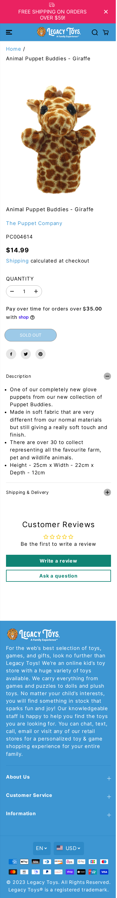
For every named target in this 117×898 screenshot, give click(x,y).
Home (13, 49)
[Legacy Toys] (58, 32)
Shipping (17, 261)
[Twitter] (26, 354)
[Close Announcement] (106, 12)
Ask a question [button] (57, 573)
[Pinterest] (40, 354)
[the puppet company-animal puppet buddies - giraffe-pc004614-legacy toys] (59, 140)
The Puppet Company (34, 223)
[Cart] (105, 32)
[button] (9, 32)
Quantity (20, 279)
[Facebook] (11, 354)
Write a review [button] (57, 558)
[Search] (94, 32)
